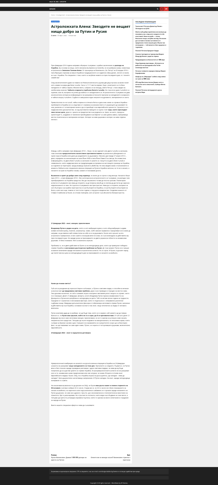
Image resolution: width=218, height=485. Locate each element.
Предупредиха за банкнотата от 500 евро (150, 60)
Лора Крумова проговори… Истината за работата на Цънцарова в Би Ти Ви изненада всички (149, 65)
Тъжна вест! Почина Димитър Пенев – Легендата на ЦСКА (149, 27)
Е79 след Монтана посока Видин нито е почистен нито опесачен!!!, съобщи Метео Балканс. (150, 84)
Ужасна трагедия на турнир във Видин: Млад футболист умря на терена (149, 55)
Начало (52, 9)
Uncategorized (55, 21)
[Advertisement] (90, 50)
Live (166, 9)
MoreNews (115, 483)
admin (54, 35)
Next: (110, 457)
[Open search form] (157, 9)
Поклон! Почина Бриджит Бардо (147, 51)
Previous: (69, 457)
